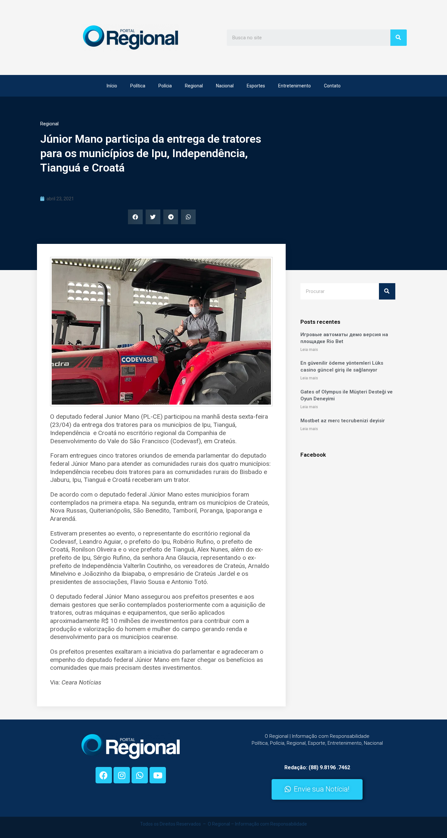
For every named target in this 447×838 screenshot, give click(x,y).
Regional (194, 85)
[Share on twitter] (153, 217)
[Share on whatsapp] (188, 217)
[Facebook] (104, 775)
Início (112, 85)
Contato (332, 85)
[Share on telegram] (170, 217)
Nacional (225, 85)
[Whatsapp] (140, 775)
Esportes (256, 85)
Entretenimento (294, 85)
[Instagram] (122, 775)
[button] (317, 789)
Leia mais (309, 349)
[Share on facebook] (135, 217)
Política (137, 85)
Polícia (165, 85)
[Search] (398, 37)
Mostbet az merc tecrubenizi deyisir (342, 421)
